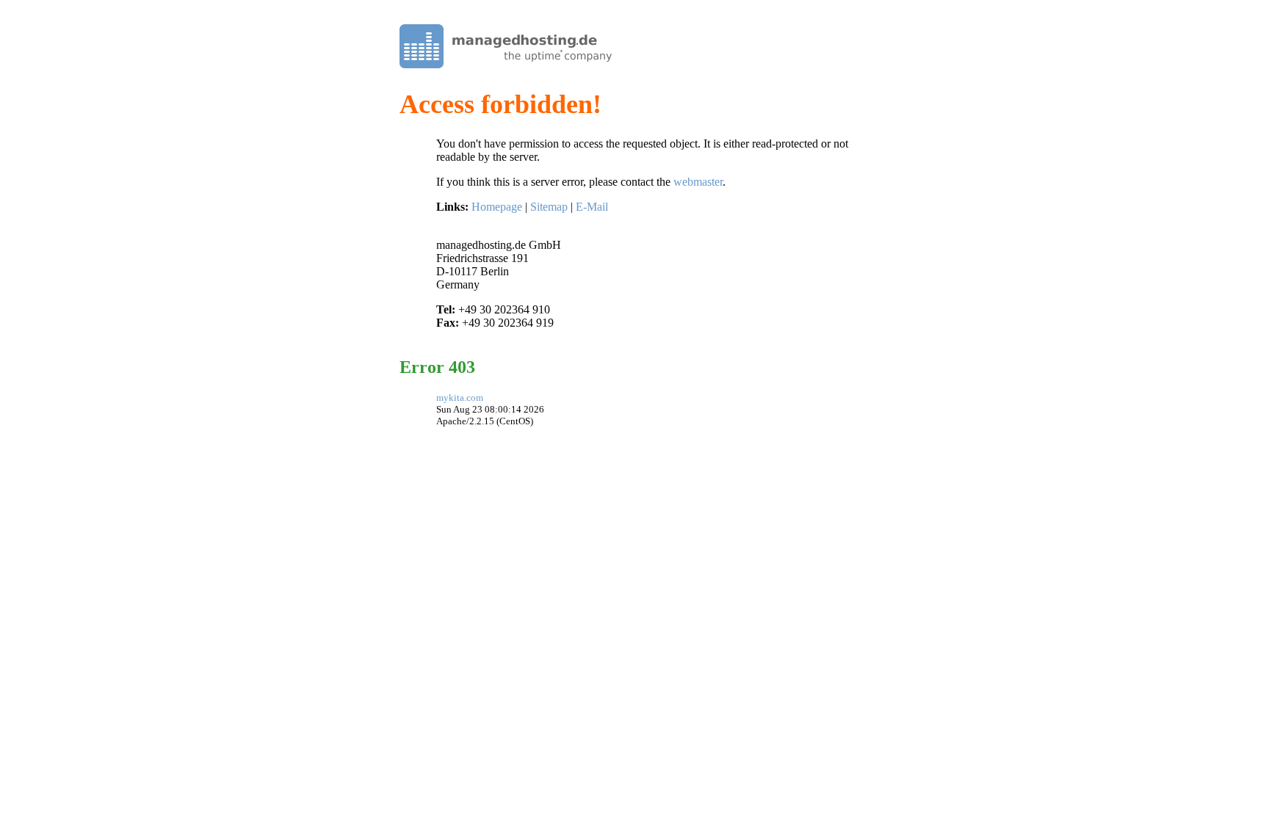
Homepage (496, 206)
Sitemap (549, 206)
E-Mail (592, 206)
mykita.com (459, 397)
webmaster (698, 181)
